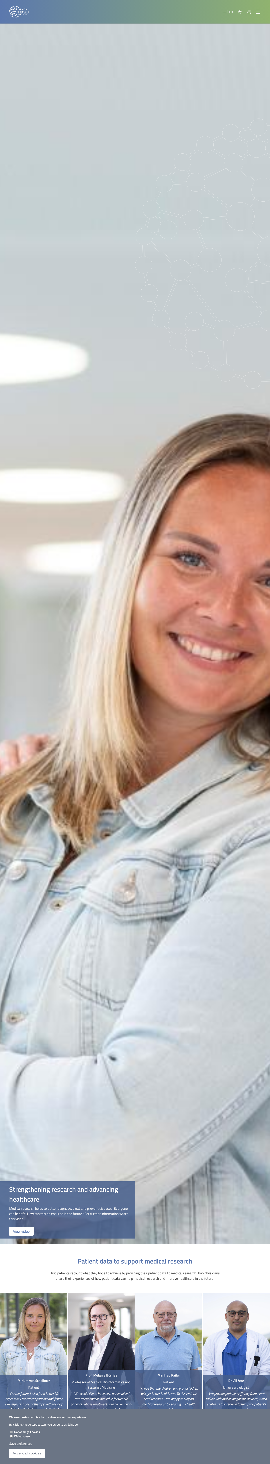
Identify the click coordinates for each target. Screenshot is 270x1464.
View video (21, 1231)
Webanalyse (22, 1436)
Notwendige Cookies (27, 1432)
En (231, 12)
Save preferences (20, 1443)
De (224, 12)
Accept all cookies (27, 1453)
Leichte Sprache (240, 12)
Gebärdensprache (249, 12)
